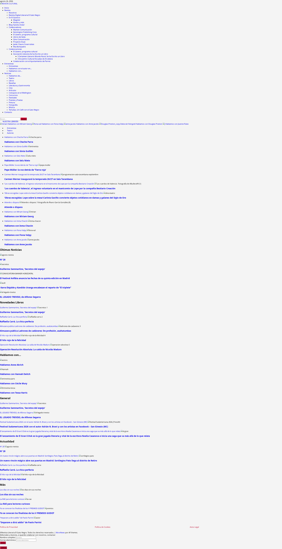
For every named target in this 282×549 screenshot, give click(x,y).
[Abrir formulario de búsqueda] (1, 116)
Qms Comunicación (21, 39)
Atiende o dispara (11, 202)
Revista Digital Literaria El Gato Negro (24, 15)
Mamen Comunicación (22, 29)
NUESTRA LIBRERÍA (10, 121)
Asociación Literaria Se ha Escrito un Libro (30, 54)
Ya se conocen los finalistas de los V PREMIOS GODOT (22, 508)
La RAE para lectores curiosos (12, 499)
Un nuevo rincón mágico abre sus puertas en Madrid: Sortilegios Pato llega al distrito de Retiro (39, 456)
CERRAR (3, 548)
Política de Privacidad (9, 527)
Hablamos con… (15, 71)
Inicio (6, 8)
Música (12, 107)
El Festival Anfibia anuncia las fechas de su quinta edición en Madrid (35, 278)
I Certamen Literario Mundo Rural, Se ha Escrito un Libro (41, 56)
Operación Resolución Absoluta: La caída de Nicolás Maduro (25, 345)
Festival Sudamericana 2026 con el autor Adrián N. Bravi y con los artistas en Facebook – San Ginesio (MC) (43, 422)
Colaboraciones (15, 49)
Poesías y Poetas (16, 100)
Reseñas (12, 83)
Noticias (7, 73)
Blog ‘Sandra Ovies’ (17, 25)
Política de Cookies (102, 527)
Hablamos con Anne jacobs (87, 124)
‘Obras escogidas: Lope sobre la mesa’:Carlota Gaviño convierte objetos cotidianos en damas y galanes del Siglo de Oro (53, 193)
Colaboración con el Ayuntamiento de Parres (31, 61)
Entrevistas (9, 63)
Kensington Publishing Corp (25, 32)
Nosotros (13, 12)
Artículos (12, 90)
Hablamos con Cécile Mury (13, 383)
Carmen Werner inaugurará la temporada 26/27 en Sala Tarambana (32, 174)
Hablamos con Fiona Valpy (53, 124)
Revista (7, 10)
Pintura (12, 102)
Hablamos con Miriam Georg (20, 124)
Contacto (8, 112)
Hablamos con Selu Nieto (14, 156)
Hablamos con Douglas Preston (149, 124)
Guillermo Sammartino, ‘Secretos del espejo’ (22, 269)
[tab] (10, 128)
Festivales (13, 97)
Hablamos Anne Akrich (11, 364)
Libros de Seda (19, 37)
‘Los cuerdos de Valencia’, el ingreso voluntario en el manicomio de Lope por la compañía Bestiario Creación (49, 184)
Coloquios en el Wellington (20, 93)
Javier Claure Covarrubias (23, 44)
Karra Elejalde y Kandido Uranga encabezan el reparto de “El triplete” (35, 287)
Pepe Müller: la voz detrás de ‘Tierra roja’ (21, 165)
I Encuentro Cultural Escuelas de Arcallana (35, 59)
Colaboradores (15, 27)
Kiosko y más (18, 22)
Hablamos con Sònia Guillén (16, 146)
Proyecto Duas (19, 42)
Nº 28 (2, 259)
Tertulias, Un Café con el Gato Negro (24, 110)
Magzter (16, 20)
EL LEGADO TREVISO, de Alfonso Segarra (20, 297)
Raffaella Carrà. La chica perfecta (13, 317)
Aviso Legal (194, 527)
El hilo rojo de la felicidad (10, 335)
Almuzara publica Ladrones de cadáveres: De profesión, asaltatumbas (29, 326)
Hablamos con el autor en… (20, 68)
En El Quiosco (14, 17)
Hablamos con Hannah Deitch (15, 374)
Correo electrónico (8, 540)
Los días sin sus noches (9, 490)
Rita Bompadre (19, 46)
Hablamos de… (15, 76)
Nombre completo (7, 537)
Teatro (11, 78)
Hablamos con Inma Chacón (16, 221)
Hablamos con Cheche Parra (16, 137)
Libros (11, 80)
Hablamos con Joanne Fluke (176, 124)
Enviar (3, 543)
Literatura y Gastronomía (19, 85)
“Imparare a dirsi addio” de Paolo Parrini (16, 518)
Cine (10, 88)
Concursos (13, 95)
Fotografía (13, 105)
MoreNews (60, 532)
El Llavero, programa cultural (25, 34)
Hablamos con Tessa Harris (13, 392)
